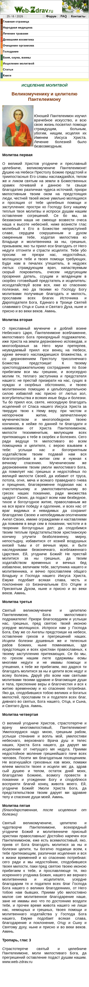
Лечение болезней (52, 142)
